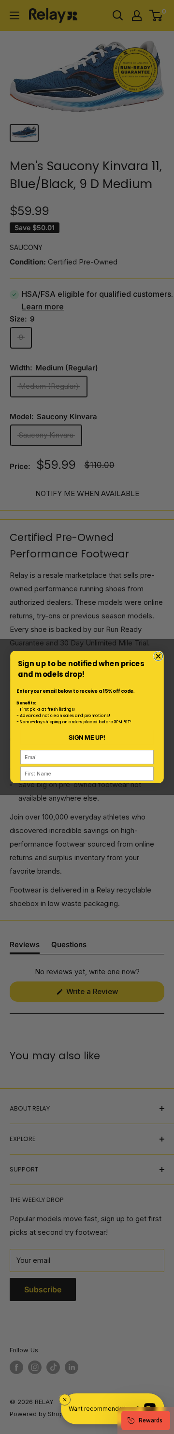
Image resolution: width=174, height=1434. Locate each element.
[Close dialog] (158, 656)
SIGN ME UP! (87, 737)
